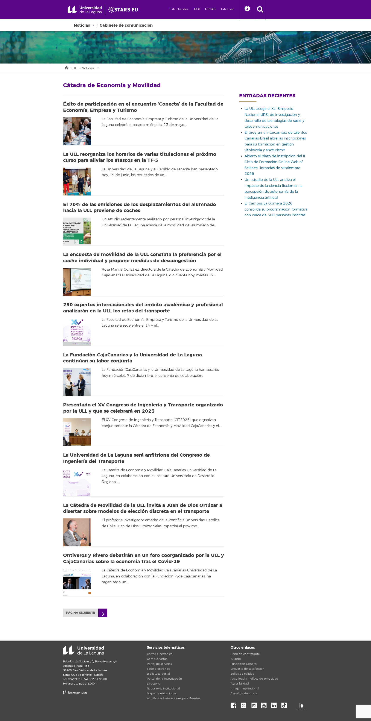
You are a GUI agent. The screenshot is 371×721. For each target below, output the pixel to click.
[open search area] (260, 9)
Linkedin (275, 704)
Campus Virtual (157, 659)
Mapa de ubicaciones (161, 693)
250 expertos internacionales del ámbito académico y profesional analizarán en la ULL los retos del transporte (143, 308)
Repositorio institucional (163, 688)
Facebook (235, 704)
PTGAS (210, 9)
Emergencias (77, 692)
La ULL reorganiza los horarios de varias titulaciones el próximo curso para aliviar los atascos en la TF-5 (139, 157)
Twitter (245, 704)
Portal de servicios (159, 664)
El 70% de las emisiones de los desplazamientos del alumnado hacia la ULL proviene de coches (139, 207)
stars (95, 707)
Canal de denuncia (244, 693)
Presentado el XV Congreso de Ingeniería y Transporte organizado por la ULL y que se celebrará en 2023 (143, 408)
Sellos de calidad (242, 674)
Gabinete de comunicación (126, 25)
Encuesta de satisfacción (248, 669)
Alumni (236, 659)
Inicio (66, 67)
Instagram (255, 704)
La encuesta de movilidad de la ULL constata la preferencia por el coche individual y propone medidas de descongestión (142, 257)
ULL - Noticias (83, 68)
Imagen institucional (245, 688)
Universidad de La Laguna (83, 650)
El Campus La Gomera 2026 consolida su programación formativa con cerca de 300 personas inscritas (276, 209)
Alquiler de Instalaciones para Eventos (173, 698)
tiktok (285, 704)
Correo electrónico (159, 654)
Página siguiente (80, 613)
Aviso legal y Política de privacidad (254, 678)
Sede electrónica (158, 669)
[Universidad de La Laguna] (124, 10)
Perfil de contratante (245, 654)
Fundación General (244, 664)
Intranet (227, 9)
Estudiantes (179, 9)
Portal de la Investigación (164, 678)
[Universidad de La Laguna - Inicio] (86, 10)
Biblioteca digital (158, 674)
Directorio (153, 683)
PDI (197, 9)
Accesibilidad (240, 683)
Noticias (82, 25)
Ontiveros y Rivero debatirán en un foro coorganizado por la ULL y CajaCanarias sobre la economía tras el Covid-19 (143, 558)
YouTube (265, 704)
